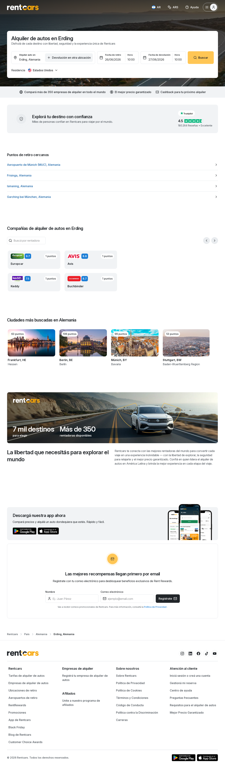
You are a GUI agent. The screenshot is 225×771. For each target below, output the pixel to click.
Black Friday (16, 727)
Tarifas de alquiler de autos (26, 675)
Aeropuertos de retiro (22, 698)
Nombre (50, 591)
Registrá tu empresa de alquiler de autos (85, 678)
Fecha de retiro (113, 55)
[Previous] (206, 240)
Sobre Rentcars (126, 675)
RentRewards (17, 705)
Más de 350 (77, 429)
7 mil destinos (33, 429)
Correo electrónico (112, 591)
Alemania (41, 634)
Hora (130, 55)
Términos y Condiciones (132, 698)
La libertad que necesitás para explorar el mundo (58, 456)
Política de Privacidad (155, 607)
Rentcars (12, 634)
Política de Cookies (129, 690)
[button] (189, 113)
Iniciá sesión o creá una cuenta (190, 675)
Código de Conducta (130, 705)
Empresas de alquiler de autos (28, 683)
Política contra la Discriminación (137, 712)
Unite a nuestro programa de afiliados (81, 703)
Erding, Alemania (64, 634)
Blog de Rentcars (19, 734)
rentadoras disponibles (76, 435)
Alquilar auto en (27, 55)
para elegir (20, 435)
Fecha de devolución (159, 55)
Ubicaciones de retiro (22, 690)
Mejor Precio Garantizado (187, 712)
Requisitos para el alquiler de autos (193, 705)
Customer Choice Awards (25, 742)
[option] (112, 164)
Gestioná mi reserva (183, 683)
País (27, 634)
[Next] (214, 240)
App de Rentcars (19, 720)
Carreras (122, 720)
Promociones (17, 712)
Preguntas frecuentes (184, 698)
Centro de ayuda (181, 690)
